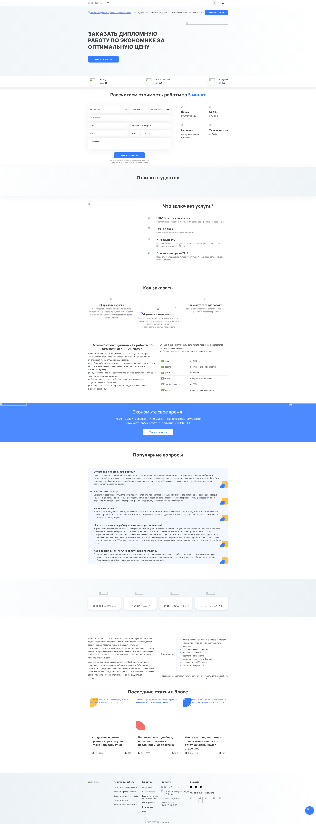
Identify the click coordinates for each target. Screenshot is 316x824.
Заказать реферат (121, 800)
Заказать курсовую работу (125, 791)
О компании (147, 787)
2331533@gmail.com (173, 798)
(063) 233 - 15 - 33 (174, 787)
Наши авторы (147, 807)
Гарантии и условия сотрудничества (150, 797)
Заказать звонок (216, 12)
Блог (144, 811)
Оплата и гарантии (158, 12)
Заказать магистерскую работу (127, 796)
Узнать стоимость (103, 59)
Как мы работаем (180, 12)
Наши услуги (139, 12)
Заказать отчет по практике (125, 804)
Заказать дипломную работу (125, 787)
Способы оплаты (149, 791)
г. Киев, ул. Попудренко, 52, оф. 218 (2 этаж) (177, 793)
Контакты (197, 12)
